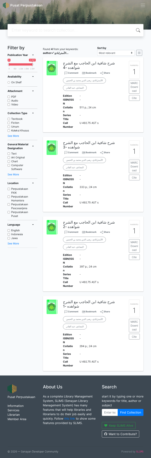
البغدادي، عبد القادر (75, 87)
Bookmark (91, 72)
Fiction (15, 122)
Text (14, 153)
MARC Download (134, 86)
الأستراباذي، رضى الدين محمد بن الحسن (84, 80)
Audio (14, 100)
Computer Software (17, 167)
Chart (14, 161)
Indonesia (17, 234)
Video (14, 104)
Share (106, 72)
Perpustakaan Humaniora (19, 198)
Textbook (17, 118)
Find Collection (130, 412)
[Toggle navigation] (143, 5)
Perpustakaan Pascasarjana (19, 206)
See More (13, 135)
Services (13, 410)
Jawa (14, 238)
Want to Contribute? (123, 434)
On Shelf (16, 82)
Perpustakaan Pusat (19, 213)
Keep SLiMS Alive (121, 425)
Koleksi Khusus (20, 130)
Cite (134, 98)
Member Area (17, 419)
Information (16, 406)
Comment (72, 72)
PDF (13, 96)
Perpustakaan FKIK (19, 190)
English (15, 230)
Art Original (18, 157)
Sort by (101, 47)
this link (69, 418)
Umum (15, 126)
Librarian (14, 414)
